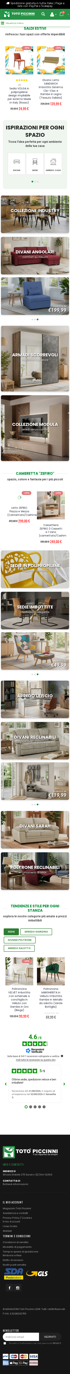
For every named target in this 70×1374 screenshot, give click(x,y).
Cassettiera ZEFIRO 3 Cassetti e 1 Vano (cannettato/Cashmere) (23, 530)
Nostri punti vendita (14, 1265)
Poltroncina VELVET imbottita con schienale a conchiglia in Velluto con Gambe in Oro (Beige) (19, 999)
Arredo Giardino (36, 931)
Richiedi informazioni (15, 1184)
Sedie (11, 931)
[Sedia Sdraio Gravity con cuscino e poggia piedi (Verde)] (51, 51)
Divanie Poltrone (20, 940)
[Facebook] (9, 1287)
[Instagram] (17, 1287)
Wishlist (7, 1231)
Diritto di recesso (13, 1260)
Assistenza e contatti (15, 1213)
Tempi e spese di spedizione (20, 1251)
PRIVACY (57, 1343)
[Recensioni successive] (64, 1084)
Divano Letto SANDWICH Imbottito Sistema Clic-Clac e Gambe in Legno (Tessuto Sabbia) (19, 89)
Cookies (27, 1218)
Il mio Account (11, 1221)
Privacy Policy (11, 1218)
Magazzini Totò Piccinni (17, 1208)
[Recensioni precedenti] (5, 1084)
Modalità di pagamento (17, 1247)
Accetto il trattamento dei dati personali (34, 1343)
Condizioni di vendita (15, 1242)
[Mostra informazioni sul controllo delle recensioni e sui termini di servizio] (61, 1055)
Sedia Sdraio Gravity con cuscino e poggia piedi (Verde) (51, 76)
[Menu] (2, 23)
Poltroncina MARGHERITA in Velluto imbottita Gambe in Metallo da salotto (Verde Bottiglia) (51, 997)
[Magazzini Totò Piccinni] (19, 14)
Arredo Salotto (19, 948)
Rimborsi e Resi (12, 1255)
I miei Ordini (10, 1226)
